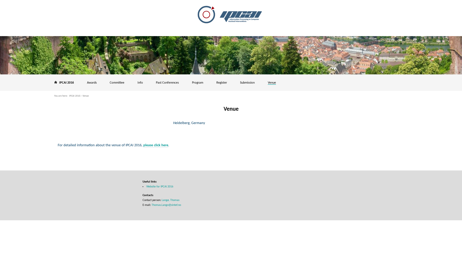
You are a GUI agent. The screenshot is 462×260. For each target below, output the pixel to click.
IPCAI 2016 (74, 96)
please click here (155, 145)
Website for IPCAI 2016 (159, 186)
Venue (85, 96)
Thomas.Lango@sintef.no (166, 205)
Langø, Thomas (170, 200)
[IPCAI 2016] (231, 15)
